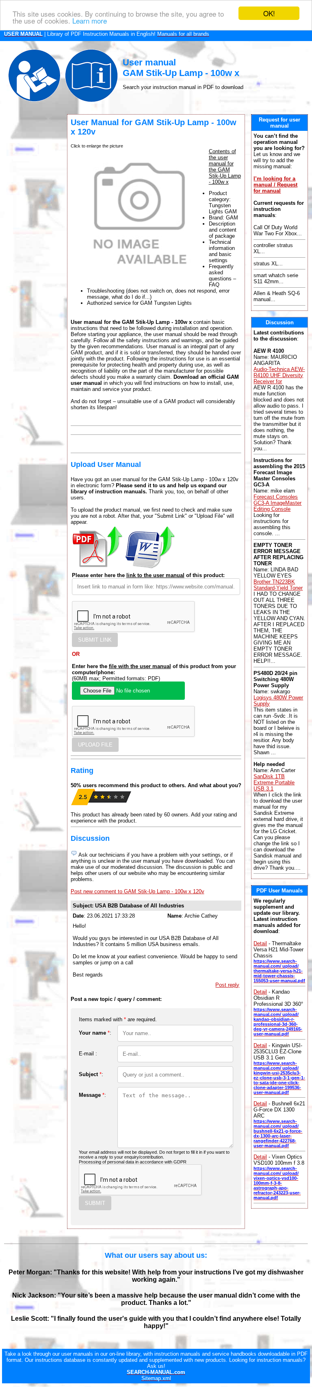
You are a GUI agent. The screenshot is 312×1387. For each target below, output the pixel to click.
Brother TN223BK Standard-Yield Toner (278, 585)
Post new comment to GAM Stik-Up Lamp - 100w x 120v (137, 891)
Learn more (89, 20)
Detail (260, 943)
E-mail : (88, 1054)
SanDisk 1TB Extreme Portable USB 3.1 (274, 782)
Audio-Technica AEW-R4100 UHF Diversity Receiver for (279, 375)
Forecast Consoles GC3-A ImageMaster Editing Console (277, 503)
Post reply (227, 985)
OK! (269, 13)
